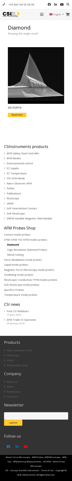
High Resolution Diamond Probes (27, 249)
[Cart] (67, 14)
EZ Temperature (17, 173)
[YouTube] (62, 4)
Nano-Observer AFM (19, 183)
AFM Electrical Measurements (27, 461)
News (10, 386)
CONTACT (13, 396)
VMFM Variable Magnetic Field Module (29, 218)
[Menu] (42, 14)
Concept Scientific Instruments (24, 470)
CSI (6, 470)
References (14, 391)
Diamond (13, 244)
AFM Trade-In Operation (21, 319)
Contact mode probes (17, 234)
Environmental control (20, 163)
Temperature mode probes (20, 294)
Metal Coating (15, 254)
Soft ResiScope (16, 213)
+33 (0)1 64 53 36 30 (21, 4)
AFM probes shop (17, 365)
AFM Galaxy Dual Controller (23, 153)
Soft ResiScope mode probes (21, 284)
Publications (14, 193)
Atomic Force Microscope (18, 457)
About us (12, 381)
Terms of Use (47, 470)
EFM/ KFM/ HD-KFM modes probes (25, 239)
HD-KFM (47, 461)
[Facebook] (49, 4)
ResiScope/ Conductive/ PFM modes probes (30, 279)
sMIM (10, 203)
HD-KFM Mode (16, 178)
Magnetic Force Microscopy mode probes (29, 269)
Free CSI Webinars (18, 311)
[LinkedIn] (55, 4)
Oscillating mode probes (18, 274)
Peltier (11, 188)
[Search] (68, 4)
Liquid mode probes (16, 264)
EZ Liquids (13, 168)
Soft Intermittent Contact (22, 208)
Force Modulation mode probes (23, 259)
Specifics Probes (14, 290)
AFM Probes (37, 457)
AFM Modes (14, 158)
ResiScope (13, 198)
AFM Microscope (52, 457)
